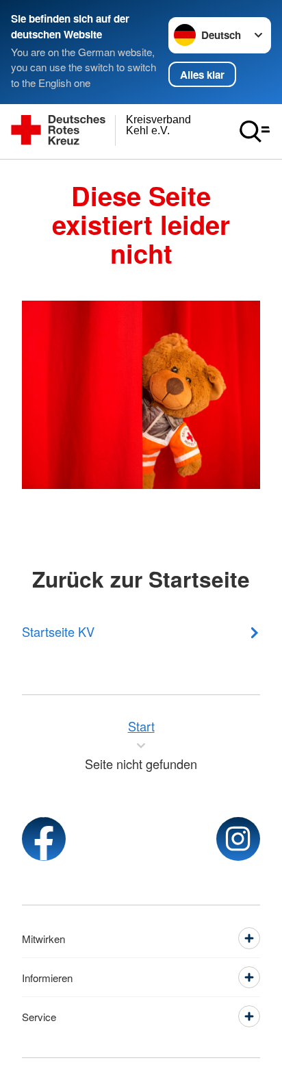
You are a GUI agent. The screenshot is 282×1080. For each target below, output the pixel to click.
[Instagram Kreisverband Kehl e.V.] (238, 839)
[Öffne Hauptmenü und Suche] (254, 131)
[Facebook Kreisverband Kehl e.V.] (44, 839)
